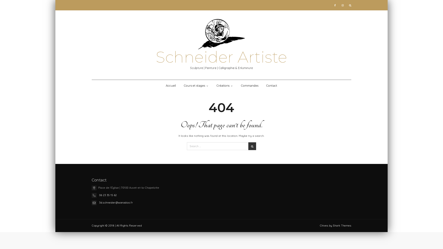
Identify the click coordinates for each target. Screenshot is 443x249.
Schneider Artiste (221, 57)
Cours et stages (194, 85)
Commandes (249, 85)
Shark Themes (342, 225)
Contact (271, 85)
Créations (222, 85)
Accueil (171, 85)
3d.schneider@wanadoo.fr (116, 202)
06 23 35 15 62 (108, 195)
